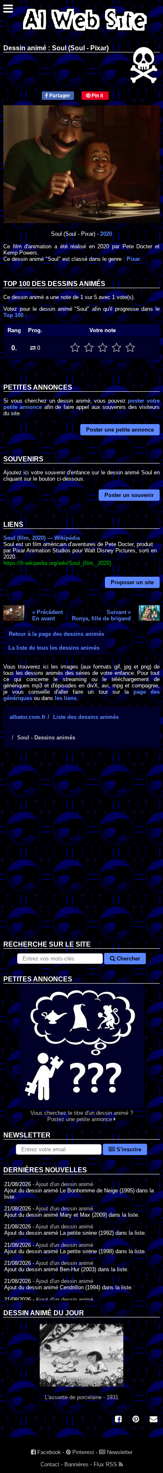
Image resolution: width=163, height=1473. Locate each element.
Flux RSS (106, 1464)
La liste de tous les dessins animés (53, 648)
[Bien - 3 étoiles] (103, 348)
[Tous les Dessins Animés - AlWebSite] (85, 32)
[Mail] (153, 1420)
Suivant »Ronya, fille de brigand (101, 615)
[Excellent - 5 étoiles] (130, 348)
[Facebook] (118, 1420)
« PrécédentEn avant (47, 615)
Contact (50, 1464)
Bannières (76, 1464)
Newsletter (118, 1452)
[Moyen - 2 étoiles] (89, 348)
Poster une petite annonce (120, 430)
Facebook (48, 1452)
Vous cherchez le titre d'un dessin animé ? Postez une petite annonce (82, 1116)
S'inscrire (128, 1149)
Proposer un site (132, 582)
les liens (65, 698)
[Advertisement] (81, 850)
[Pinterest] (136, 1420)
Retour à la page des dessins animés (56, 634)
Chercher (127, 958)
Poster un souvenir (129, 495)
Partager (59, 96)
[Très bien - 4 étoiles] (116, 348)
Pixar (133, 259)
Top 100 (13, 315)
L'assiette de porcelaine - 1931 (81, 1397)
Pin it (96, 96)
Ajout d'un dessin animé (64, 1184)
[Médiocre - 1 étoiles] (75, 348)
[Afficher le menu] (8, 11)
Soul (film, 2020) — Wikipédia (41, 538)
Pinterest (82, 1452)
